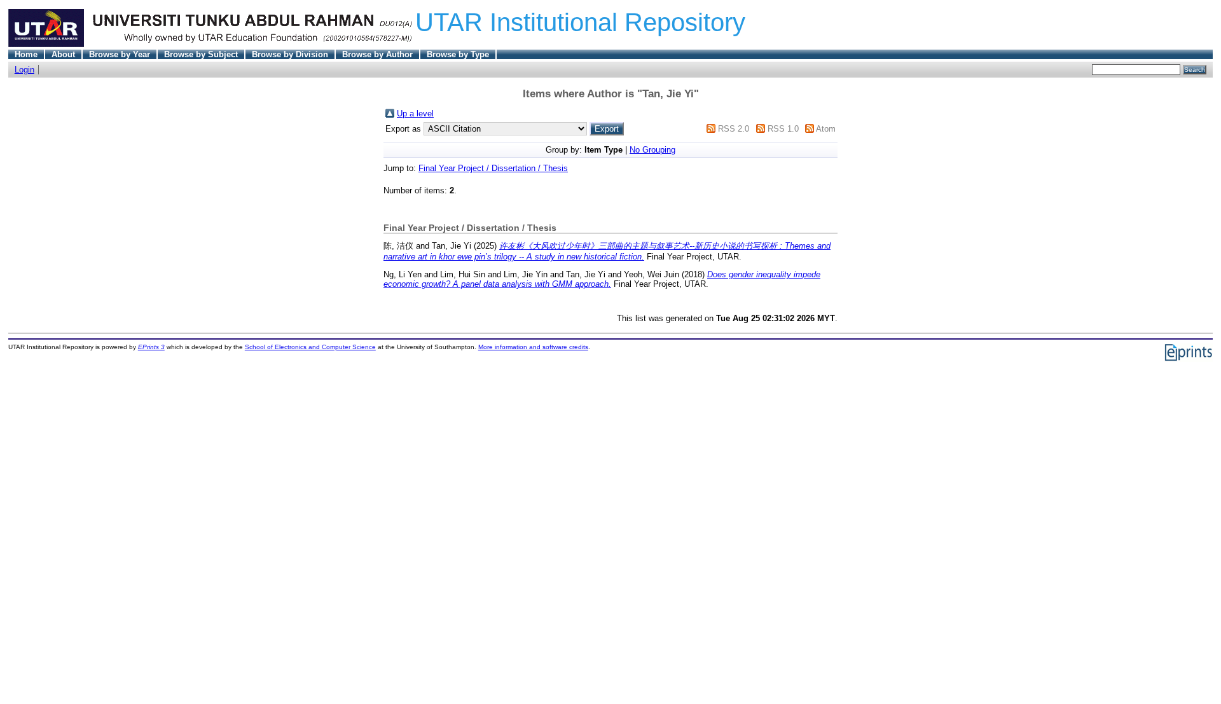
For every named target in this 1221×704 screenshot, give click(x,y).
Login (24, 69)
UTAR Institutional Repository (580, 22)
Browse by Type (458, 54)
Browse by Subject (201, 54)
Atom (826, 129)
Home (26, 54)
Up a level (415, 113)
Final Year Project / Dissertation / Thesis (493, 168)
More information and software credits (533, 346)
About (63, 54)
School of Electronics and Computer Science (310, 346)
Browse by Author (377, 54)
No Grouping (652, 150)
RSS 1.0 (783, 129)
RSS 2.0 (733, 129)
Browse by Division (290, 54)
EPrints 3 (151, 346)
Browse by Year (119, 54)
